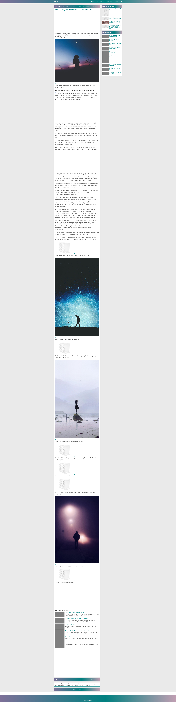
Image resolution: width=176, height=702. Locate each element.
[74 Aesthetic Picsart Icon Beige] (105, 69)
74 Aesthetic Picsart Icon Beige (114, 69)
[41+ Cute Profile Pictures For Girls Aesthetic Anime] (105, 22)
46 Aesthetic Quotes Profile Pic (115, 9)
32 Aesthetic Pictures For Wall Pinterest (115, 60)
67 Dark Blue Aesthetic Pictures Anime (114, 48)
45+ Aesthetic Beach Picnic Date (115, 44)
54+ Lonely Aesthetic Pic (71, 624)
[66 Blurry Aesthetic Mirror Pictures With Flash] (105, 57)
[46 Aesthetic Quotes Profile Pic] (105, 10)
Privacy (90, 697)
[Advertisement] (77, 21)
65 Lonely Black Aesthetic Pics (73, 637)
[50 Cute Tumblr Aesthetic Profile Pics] (105, 65)
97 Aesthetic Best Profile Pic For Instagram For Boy (115, 18)
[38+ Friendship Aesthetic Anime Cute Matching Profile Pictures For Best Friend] (105, 26)
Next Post (58, 679)
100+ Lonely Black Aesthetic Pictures (74, 612)
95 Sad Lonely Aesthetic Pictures (73, 643)
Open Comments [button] (77, 689)
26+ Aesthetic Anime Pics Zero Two (115, 73)
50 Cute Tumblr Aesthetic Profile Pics (115, 65)
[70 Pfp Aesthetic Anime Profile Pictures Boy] (105, 36)
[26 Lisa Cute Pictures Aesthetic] (105, 40)
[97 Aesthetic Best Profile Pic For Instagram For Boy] (105, 18)
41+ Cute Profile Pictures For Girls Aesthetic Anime (114, 22)
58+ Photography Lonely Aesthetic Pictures (73, 9)
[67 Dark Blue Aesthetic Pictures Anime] (105, 48)
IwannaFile (57, 1)
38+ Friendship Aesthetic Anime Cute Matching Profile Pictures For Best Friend (115, 27)
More (115, 1)
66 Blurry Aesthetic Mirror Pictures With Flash (115, 56)
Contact (84, 697)
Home (92, 1)
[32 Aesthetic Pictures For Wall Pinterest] (105, 61)
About (78, 697)
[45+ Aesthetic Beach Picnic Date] (105, 44)
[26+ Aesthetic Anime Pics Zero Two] (105, 73)
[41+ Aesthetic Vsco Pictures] (105, 14)
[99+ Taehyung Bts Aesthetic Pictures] (105, 53)
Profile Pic (109, 1)
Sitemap (97, 697)
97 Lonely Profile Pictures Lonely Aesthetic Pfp (77, 630)
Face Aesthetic (100, 1)
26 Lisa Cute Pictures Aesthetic (114, 40)
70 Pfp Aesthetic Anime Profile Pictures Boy (114, 36)
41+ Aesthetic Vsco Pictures (113, 13)
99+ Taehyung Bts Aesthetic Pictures (113, 52)
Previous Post (94, 679)
